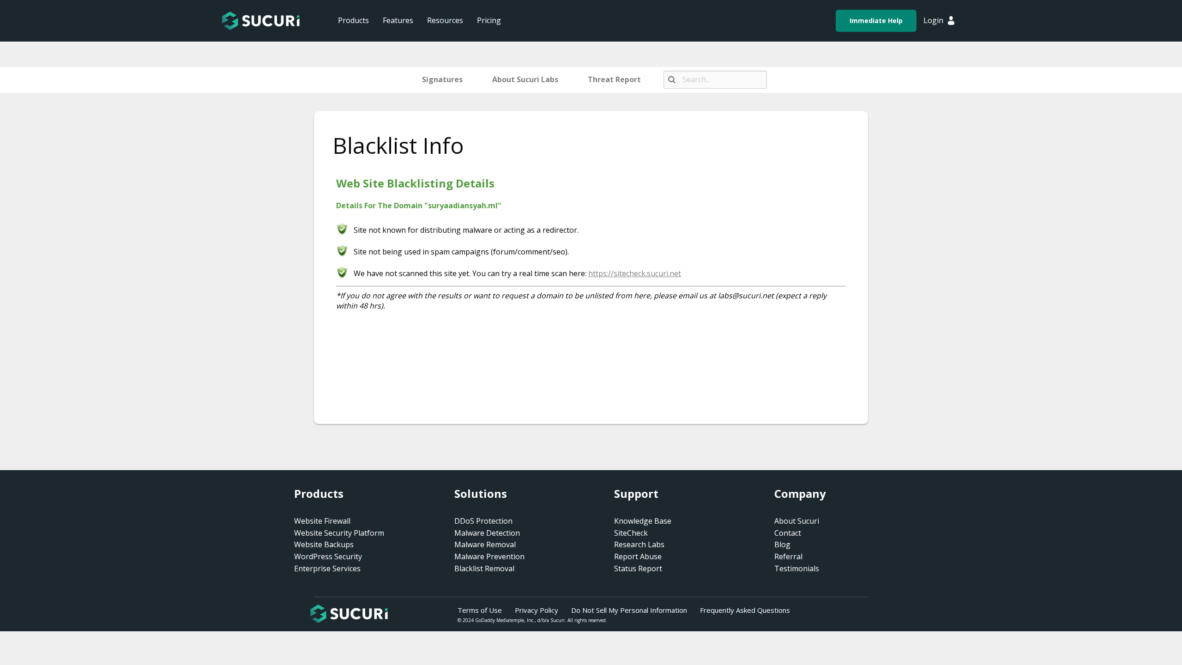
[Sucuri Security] (261, 21)
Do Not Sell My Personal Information (629, 610)
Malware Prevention (489, 556)
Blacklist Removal (484, 568)
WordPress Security (328, 556)
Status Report (638, 568)
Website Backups (324, 544)
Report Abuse (638, 556)
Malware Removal (485, 544)
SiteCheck (631, 533)
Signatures (442, 79)
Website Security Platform (339, 533)
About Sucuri (796, 521)
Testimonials (796, 568)
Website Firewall (322, 521)
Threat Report (614, 79)
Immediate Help (876, 20)
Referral (788, 556)
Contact (787, 533)
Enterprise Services (327, 568)
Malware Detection (487, 533)
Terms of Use (480, 610)
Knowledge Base (642, 521)
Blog (782, 544)
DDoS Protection (483, 521)
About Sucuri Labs (525, 79)
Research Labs (639, 544)
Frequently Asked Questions (745, 610)
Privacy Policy (536, 610)
